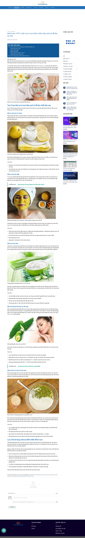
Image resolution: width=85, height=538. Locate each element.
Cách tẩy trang (37, 474)
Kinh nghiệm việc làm (60, 528)
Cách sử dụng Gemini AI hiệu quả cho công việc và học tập (71, 108)
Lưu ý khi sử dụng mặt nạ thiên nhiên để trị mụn (19, 55)
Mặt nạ (18, 476)
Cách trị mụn (42, 474)
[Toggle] (77, 69)
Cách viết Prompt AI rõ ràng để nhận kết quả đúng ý (72, 98)
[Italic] (16, 502)
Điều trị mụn (9, 476)
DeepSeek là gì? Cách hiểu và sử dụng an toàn (72, 87)
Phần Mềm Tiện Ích (67, 63)
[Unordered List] (23, 502)
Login (56, 493)
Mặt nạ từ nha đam (14, 51)
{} (30, 501)
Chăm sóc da (48, 474)
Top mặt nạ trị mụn (30, 476)
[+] (32, 501)
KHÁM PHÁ (52, 7)
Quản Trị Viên (59, 531)
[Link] (29, 502)
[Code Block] (27, 502)
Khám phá (65, 61)
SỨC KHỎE (22, 7)
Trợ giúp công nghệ (67, 69)
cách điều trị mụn (42, 65)
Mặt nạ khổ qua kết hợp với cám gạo (18, 52)
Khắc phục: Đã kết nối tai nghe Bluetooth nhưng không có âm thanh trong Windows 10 (70, 155)
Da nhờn (55, 474)
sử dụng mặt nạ (23, 476)
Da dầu (52, 474)
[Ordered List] (21, 502)
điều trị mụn (10, 314)
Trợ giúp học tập (67, 74)
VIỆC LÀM (47, 7)
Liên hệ (33, 528)
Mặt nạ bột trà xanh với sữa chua (17, 54)
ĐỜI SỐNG (17, 7)
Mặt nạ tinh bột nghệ (15, 49)
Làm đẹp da (14, 476)
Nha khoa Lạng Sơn (60, 533)
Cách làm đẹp (31, 474)
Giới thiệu (33, 526)
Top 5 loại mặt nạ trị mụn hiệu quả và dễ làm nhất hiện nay (21, 46)
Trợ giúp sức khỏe (67, 79)
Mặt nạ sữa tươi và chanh (15, 48)
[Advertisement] (42, 19)
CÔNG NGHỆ (28, 7)
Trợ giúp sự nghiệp (67, 76)
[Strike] (20, 502)
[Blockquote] (25, 502)
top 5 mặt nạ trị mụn (20, 69)
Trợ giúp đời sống (11, 31)
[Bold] (14, 502)
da (26, 312)
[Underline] (18, 502)
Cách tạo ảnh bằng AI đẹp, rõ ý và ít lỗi (72, 103)
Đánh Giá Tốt (66, 58)
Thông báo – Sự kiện (68, 66)
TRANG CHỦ (10, 7)
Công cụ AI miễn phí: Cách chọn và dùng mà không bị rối (72, 93)
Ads (64, 56)
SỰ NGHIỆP (41, 7)
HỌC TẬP (35, 7)
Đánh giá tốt (58, 526)
